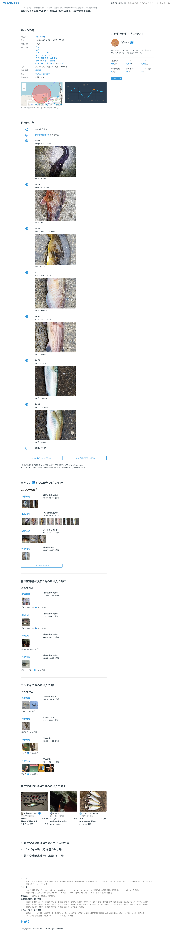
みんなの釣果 (133, 3)
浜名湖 (73, 913)
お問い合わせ (107, 893)
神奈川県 (112, 902)
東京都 (105, 902)
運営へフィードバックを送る (36, 884)
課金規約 (50, 893)
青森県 (34, 902)
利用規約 (35, 890)
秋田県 (53, 902)
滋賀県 (60, 904)
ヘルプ (28, 890)
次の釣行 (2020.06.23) (85, 458)
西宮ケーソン (48, 916)
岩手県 (40, 902)
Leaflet (34, 105)
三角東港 (46, 738)
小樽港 (70, 916)
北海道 (28, 902)
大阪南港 (38, 916)
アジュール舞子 (61, 916)
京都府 (66, 904)
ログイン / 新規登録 (118, 3)
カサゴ (38, 60)
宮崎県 (66, 907)
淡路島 (86, 913)
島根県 (106, 904)
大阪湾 (80, 913)
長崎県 (47, 907)
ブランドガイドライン (92, 893)
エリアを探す (48, 881)
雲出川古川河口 (49, 696)
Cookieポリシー (64, 890)
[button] (24, 85)
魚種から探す (80, 881)
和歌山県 (93, 904)
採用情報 (51, 896)
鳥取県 (100, 904)
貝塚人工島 (30, 916)
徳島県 (132, 904)
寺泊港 (127, 913)
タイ (37, 58)
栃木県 (79, 902)
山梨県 (145, 902)
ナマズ (38, 52)
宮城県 (47, 902)
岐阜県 (34, 904)
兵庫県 (38, 70)
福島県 (66, 902)
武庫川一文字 (48, 547)
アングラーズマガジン (135, 881)
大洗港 (133, 913)
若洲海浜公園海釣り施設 (114, 913)
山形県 (60, 902)
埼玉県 (92, 902)
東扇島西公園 (48, 913)
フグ (37, 55)
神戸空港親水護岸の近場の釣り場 (44, 855)
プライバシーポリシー (48, 890)
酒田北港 (141, 913)
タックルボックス (163, 3)
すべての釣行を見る (41, 566)
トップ (28, 881)
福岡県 (34, 907)
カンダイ (53, 58)
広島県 (119, 904)
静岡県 (40, 904)
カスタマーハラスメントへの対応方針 (86, 890)
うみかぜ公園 (37, 913)
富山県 (126, 902)
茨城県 (73, 902)
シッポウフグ (46, 55)
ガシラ (53, 60)
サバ (37, 50)
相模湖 (28, 913)
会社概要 (43, 896)
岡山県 (113, 904)
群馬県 (85, 902)
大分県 (60, 907)
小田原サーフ (48, 717)
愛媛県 (145, 904)
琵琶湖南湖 (59, 913)
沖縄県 (81, 907)
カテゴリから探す (146, 3)
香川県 (139, 904)
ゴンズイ (46, 52)
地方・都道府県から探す (64, 881)
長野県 (28, 904)
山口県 (126, 904)
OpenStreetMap (43, 105)
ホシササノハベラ (48, 63)
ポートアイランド (50, 530)
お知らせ (35, 896)
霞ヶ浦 (67, 913)
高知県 (28, 907)
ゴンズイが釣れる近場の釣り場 (43, 849)
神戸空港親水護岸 (42, 74)
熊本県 (53, 907)
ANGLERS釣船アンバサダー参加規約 (69, 893)
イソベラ (61, 63)
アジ (37, 47)
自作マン (39, 37)
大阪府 (73, 904)
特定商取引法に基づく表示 (36, 893)
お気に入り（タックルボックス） (113, 881)
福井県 (139, 902)
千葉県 (98, 902)
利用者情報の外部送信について (113, 890)
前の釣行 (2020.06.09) (41, 458)
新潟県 (119, 902)
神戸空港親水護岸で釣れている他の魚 (46, 843)
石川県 (132, 902)
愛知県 (47, 904)
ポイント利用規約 (133, 890)
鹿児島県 (74, 907)
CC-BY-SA (59, 105)
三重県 (53, 904)
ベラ (37, 63)
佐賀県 (40, 907)
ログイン (148, 881)
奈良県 (85, 904)
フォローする (116, 78)
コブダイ (44, 58)
